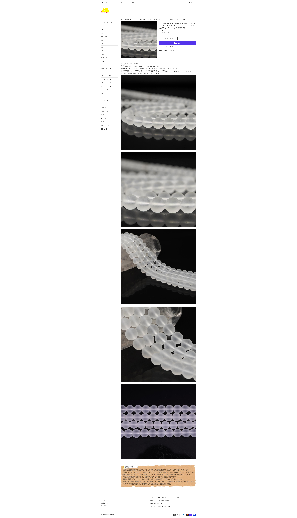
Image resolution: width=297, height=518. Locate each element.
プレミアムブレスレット (106, 29)
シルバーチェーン (105, 26)
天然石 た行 (109, 43)
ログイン (123, 2)
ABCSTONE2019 (110, 514)
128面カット (104, 97)
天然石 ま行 (109, 54)
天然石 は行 (109, 50)
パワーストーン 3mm (106, 68)
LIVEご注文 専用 (105, 125)
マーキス (103, 114)
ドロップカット (104, 107)
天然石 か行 (109, 36)
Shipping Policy (105, 502)
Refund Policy (104, 503)
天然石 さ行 (109, 40)
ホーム (102, 18)
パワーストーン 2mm (106, 65)
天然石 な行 (109, 47)
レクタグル (103, 118)
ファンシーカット (105, 121)
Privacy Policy (104, 500)
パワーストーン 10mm (106, 82)
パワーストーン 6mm (106, 75)
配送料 (163, 33)
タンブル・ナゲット (105, 100)
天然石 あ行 (109, 33)
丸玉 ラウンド (104, 89)
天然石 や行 (109, 57)
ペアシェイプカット (105, 111)
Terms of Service (105, 507)
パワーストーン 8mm (106, 79)
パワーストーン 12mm (106, 86)
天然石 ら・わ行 (109, 61)
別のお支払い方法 (168, 46)
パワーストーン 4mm (106, 72)
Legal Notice (104, 505)
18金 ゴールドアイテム (106, 22)
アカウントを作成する (131, 2)
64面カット (103, 93)
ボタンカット (104, 104)
